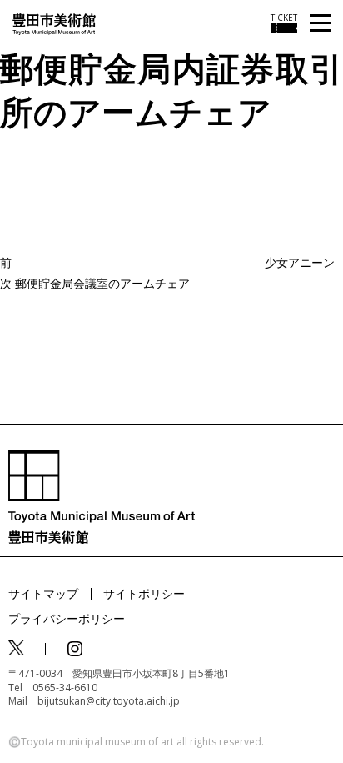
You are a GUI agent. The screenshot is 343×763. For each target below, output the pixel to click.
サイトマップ (43, 593)
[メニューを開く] (320, 23)
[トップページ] (54, 23)
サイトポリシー (144, 593)
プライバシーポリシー (66, 618)
